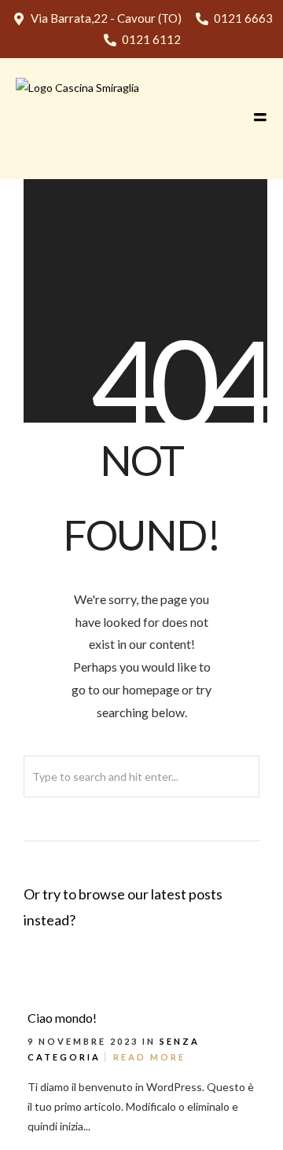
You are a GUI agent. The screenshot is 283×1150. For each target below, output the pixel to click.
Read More (149, 1057)
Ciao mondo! (62, 1017)
